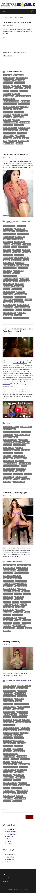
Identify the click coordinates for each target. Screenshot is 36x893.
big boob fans (8, 83)
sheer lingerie (27, 623)
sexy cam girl (19, 302)
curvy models (8, 594)
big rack (28, 88)
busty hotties (18, 109)
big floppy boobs (19, 709)
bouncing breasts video (11, 101)
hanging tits (8, 751)
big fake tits (19, 88)
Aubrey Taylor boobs (22, 573)
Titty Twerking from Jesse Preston (17, 22)
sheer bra (17, 623)
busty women (19, 112)
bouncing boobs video (23, 96)
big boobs (7, 85)
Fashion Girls (11, 836)
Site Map (5, 881)
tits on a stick (8, 798)
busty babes (7, 109)
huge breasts (8, 286)
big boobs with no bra (21, 704)
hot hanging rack (9, 756)
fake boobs (7, 114)
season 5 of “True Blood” (20, 363)
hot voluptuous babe (10, 281)
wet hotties (8, 318)
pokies (27, 612)
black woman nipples (10, 439)
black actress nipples (10, 437)
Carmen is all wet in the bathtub (16, 154)
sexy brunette (8, 620)
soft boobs (7, 625)
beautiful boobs (9, 77)
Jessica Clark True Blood (11, 466)
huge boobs (19, 283)
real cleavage (8, 302)
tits (5, 140)
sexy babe (22, 617)
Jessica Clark (20, 460)
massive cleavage (9, 291)
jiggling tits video (9, 133)
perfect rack (21, 135)
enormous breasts (22, 265)
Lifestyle (9, 843)
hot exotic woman (21, 458)
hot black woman (18, 455)
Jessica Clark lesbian (10, 463)
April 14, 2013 (7, 495)
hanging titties (19, 751)
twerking (19, 143)
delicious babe (8, 596)
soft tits (20, 628)
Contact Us (6, 878)
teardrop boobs (23, 790)
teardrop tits (22, 793)
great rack (7, 119)
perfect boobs (22, 133)
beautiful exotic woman (11, 432)
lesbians (24, 466)
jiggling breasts (24, 127)
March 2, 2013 (7, 644)
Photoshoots (11, 854)
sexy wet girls (8, 307)
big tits (6, 91)
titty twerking (9, 143)
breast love (24, 106)
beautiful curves (23, 234)
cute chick (27, 594)
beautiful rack (8, 80)
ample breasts (18, 75)
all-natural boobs (9, 565)
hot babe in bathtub (10, 276)
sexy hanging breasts (10, 782)
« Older (5, 809)
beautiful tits (20, 80)
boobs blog (16, 93)
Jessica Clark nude (24, 463)
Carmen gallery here (25, 167)
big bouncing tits (24, 706)
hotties (6, 759)
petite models (18, 612)
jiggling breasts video (10, 130)
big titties (14, 91)
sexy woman (7, 623)
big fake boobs (8, 88)
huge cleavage (19, 286)
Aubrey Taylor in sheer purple (15, 493)
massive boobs (17, 289)
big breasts (27, 85)
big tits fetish (23, 247)
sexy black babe (8, 476)
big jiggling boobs (9, 711)
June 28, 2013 (7, 157)
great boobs (8, 117)
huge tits (7, 289)
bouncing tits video (10, 104)
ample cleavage (20, 228)
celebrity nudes (9, 447)
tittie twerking (24, 140)
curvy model (20, 262)
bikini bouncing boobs (19, 717)
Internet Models (18, 71)
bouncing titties (24, 104)
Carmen (26, 260)
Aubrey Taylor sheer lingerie (12, 578)
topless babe (17, 801)
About (4, 874)
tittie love (12, 140)
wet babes (18, 315)
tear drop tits (16, 788)
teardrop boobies (9, 790)
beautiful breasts (22, 77)
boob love (7, 93)
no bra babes (8, 774)
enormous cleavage (10, 268)
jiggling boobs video (10, 127)
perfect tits (8, 138)
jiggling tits (24, 130)
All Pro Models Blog (18, 889)
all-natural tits (22, 567)
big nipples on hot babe (22, 434)
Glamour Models (10, 71)
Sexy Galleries (11, 862)
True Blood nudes (19, 481)
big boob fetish (19, 83)
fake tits (24, 114)
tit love (25, 138)
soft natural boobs (20, 625)
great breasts (18, 117)
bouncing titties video (11, 106)
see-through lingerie (10, 617)
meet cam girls (8, 294)
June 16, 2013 (7, 333)
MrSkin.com (6, 384)
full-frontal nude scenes (11, 450)
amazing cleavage (9, 226)
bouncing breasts (9, 98)
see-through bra (18, 615)
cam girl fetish (16, 260)
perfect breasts (9, 135)
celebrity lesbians (19, 445)
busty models (8, 112)
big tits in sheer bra (10, 588)
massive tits (21, 291)
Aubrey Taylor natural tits (12, 575)
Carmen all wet (8, 262)
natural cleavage (21, 294)
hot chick (16, 604)
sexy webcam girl (23, 304)
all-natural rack (9, 567)
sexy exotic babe (21, 476)
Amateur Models (10, 221)
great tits (17, 119)
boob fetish (24, 91)
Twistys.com (15, 556)
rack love (17, 138)
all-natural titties (10, 570)
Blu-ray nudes (24, 439)
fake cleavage (23, 268)
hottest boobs (25, 122)
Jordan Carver (17, 675)
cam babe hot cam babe (22, 257)
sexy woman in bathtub (22, 307)
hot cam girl (24, 278)
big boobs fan (17, 85)
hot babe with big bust (11, 122)
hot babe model (26, 602)
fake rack (16, 114)
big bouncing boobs (10, 706)
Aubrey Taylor (17, 548)
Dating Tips (10, 857)
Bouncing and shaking (11, 641)
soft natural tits (9, 628)
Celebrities (8, 423)
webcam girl (22, 312)
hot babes (7, 604)
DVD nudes (19, 447)
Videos (7, 682)
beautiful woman (21, 586)
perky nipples (18, 474)
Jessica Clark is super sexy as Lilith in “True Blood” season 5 (18, 330)
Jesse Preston (8, 125)
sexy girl (18, 620)
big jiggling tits (22, 711)
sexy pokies (26, 620)
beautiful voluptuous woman (13, 239)
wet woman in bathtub (21, 318)
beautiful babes (9, 581)
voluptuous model (10, 312)
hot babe (16, 602)
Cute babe (18, 594)
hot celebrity (8, 458)
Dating (9, 841)
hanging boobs (17, 748)
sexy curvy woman (9, 304)
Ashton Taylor (23, 570)
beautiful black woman (11, 426)
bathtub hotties (9, 231)
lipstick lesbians (9, 468)
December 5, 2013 (8, 25)
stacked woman (9, 310)
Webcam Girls (9, 222)
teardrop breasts (9, 793)
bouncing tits (25, 101)
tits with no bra (21, 798)
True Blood (27, 365)
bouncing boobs (9, 96)
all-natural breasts (24, 565)
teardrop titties (9, 795)
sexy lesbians (8, 479)
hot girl (24, 604)
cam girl (6, 260)
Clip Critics (7, 740)
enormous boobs (9, 265)
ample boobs (8, 75)
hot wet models (25, 281)
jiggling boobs (19, 125)
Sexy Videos (10, 859)
